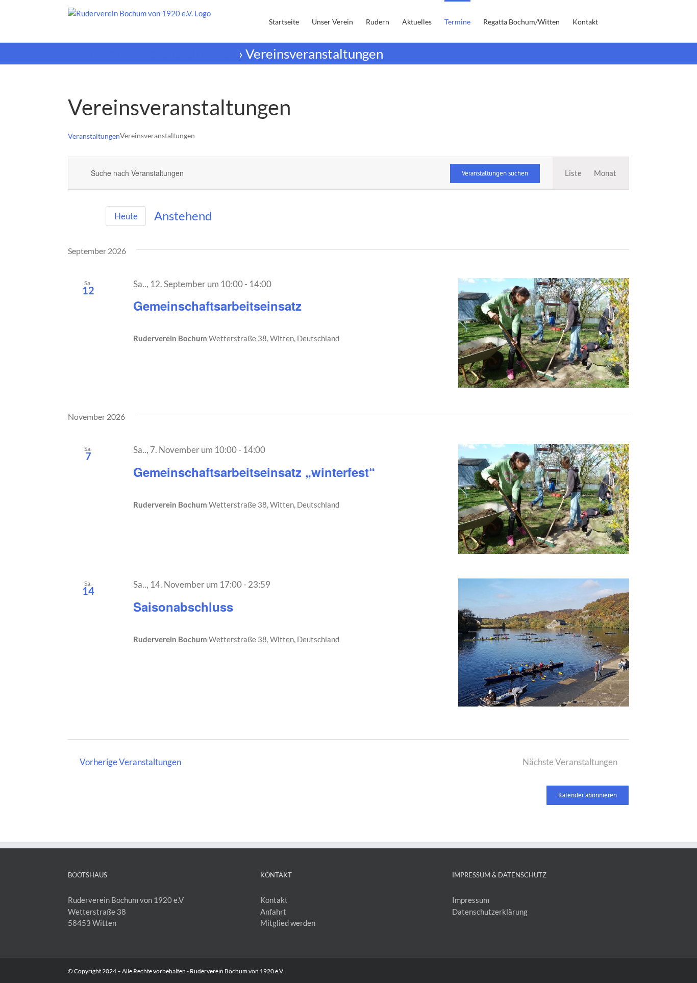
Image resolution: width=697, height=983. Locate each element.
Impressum (471, 899)
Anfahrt (274, 911)
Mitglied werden (288, 922)
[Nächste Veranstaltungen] (91, 216)
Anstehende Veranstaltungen (152, 53)
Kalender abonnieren (587, 795)
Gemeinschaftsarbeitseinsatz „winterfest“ (254, 472)
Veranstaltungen (94, 136)
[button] (613, 21)
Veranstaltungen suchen (495, 173)
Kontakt (274, 899)
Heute (126, 216)
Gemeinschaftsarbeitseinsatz (217, 305)
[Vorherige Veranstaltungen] (74, 216)
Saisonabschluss (183, 606)
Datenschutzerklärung (490, 911)
